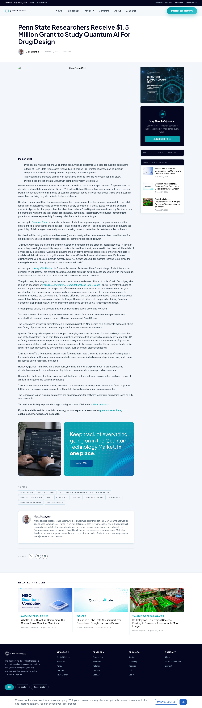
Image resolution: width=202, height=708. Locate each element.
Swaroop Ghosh (40, 222)
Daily (23, 616)
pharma (77, 497)
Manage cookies (166, 702)
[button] (31, 556)
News (59, 10)
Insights (44, 616)
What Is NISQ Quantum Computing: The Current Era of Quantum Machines (168, 171)
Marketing (104, 10)
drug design (26, 492)
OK (183, 702)
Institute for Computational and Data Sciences (84, 492)
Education (33, 616)
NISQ (49, 497)
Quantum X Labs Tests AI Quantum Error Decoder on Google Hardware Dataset (167, 186)
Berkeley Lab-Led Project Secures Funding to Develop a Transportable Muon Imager (168, 203)
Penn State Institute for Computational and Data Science (71, 285)
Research (67, 52)
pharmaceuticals (95, 497)
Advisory (89, 10)
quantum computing (31, 502)
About (117, 10)
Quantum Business (142, 616)
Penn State (62, 497)
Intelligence (73, 10)
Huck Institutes (101, 404)
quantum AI (115, 497)
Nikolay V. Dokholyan (42, 268)
